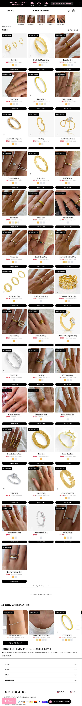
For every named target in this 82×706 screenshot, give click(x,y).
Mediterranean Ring (14, 533)
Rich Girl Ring (67, 178)
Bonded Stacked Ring (14, 572)
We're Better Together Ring (68, 336)
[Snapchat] (19, 692)
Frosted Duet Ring (14, 414)
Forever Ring (14, 375)
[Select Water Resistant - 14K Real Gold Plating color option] (66, 65)
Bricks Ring (41, 218)
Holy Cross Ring (68, 99)
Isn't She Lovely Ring (41, 296)
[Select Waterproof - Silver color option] (15, 65)
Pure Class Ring (14, 336)
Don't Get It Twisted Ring (68, 257)
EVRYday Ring (41, 99)
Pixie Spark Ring (67, 218)
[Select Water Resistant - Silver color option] (69, 65)
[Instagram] (9, 692)
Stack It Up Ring (41, 336)
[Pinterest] (16, 692)
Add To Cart (20, 55)
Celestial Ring (67, 533)
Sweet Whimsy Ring (67, 414)
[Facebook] (5, 692)
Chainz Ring (41, 178)
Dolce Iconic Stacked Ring (67, 296)
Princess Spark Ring (41, 533)
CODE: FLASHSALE (63, 3)
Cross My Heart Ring (68, 493)
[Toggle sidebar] (69, 10)
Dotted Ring (14, 218)
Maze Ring (41, 454)
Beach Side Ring (67, 454)
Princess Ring (14, 257)
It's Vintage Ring (67, 375)
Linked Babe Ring (41, 414)
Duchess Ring (41, 493)
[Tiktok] (12, 692)
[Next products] (78, 628)
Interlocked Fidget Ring (41, 60)
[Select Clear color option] (14, 498)
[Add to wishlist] (4, 56)
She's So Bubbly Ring (14, 454)
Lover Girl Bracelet (15, 635)
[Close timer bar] (80, 3)
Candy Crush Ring (41, 257)
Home (3, 26)
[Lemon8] (26, 692)
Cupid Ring (14, 493)
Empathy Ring (67, 60)
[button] (8, 10)
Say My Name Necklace (41, 635)
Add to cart (14, 69)
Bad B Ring (14, 99)
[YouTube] (22, 692)
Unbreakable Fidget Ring (14, 139)
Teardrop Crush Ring (68, 139)
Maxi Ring (41, 375)
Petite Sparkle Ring (14, 178)
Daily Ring (14, 60)
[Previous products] (4, 628)
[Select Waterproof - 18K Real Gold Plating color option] (13, 65)
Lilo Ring (41, 139)
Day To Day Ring (14, 296)
